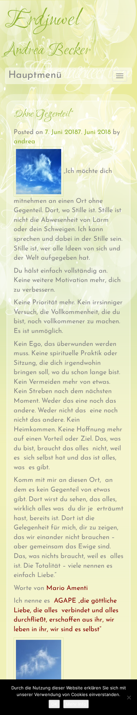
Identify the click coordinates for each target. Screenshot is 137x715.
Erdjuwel (42, 20)
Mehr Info (76, 704)
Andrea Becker (47, 50)
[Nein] (128, 697)
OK (54, 704)
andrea (24, 141)
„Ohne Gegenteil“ (43, 114)
